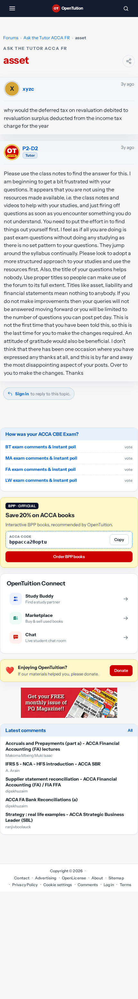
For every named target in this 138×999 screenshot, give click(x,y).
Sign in (22, 393)
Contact (22, 877)
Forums (10, 37)
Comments (88, 884)
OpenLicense (74, 877)
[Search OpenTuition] (126, 8)
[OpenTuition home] (69, 8)
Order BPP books (69, 556)
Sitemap (116, 877)
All (130, 730)
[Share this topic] (129, 61)
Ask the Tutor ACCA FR (46, 37)
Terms (125, 884)
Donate (121, 670)
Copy (119, 539)
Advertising (45, 877)
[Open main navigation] (12, 8)
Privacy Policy (25, 884)
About (97, 877)
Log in (109, 884)
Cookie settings (57, 884)
